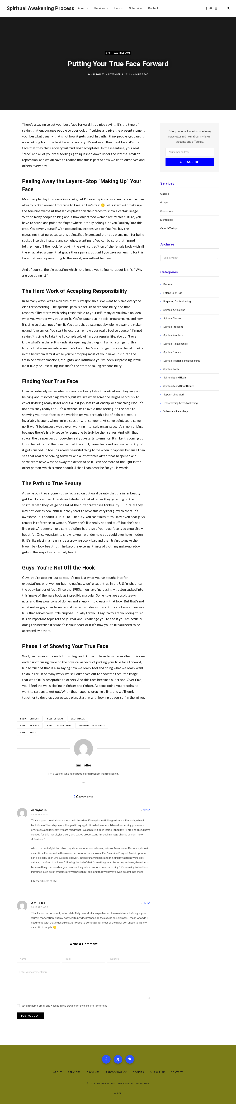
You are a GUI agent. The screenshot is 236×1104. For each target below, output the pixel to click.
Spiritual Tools (171, 369)
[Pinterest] (129, 1059)
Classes (164, 193)
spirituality (28, 732)
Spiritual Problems (173, 335)
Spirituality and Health (175, 377)
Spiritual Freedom (118, 53)
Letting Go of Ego (172, 293)
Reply (146, 810)
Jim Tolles (98, 74)
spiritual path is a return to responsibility (87, 307)
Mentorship (166, 219)
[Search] (226, 8)
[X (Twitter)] (118, 1059)
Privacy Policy (116, 1072)
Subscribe (157, 1072)
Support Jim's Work (173, 394)
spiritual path (29, 725)
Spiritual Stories (172, 352)
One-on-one (166, 211)
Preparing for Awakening (177, 301)
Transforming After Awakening (180, 403)
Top (119, 1093)
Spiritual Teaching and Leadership (181, 360)
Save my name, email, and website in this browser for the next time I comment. (64, 1005)
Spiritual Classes (172, 318)
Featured (168, 284)
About (57, 1072)
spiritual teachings (92, 725)
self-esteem (55, 719)
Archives (93, 1072)
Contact (177, 1072)
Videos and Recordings (175, 411)
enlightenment (29, 719)
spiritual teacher (59, 725)
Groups (164, 202)
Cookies (138, 1072)
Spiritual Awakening (174, 310)
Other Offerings (169, 228)
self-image (78, 719)
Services (74, 1072)
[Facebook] (106, 1059)
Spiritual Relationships (175, 343)
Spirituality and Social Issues (178, 386)
